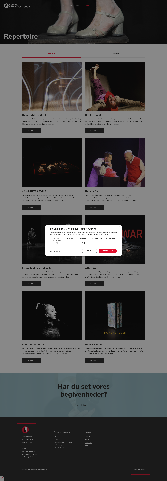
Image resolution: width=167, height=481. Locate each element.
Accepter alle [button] (107, 251)
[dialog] (83, 240)
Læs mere (106, 234)
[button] (56, 251)
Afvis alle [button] (89, 251)
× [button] (119, 227)
